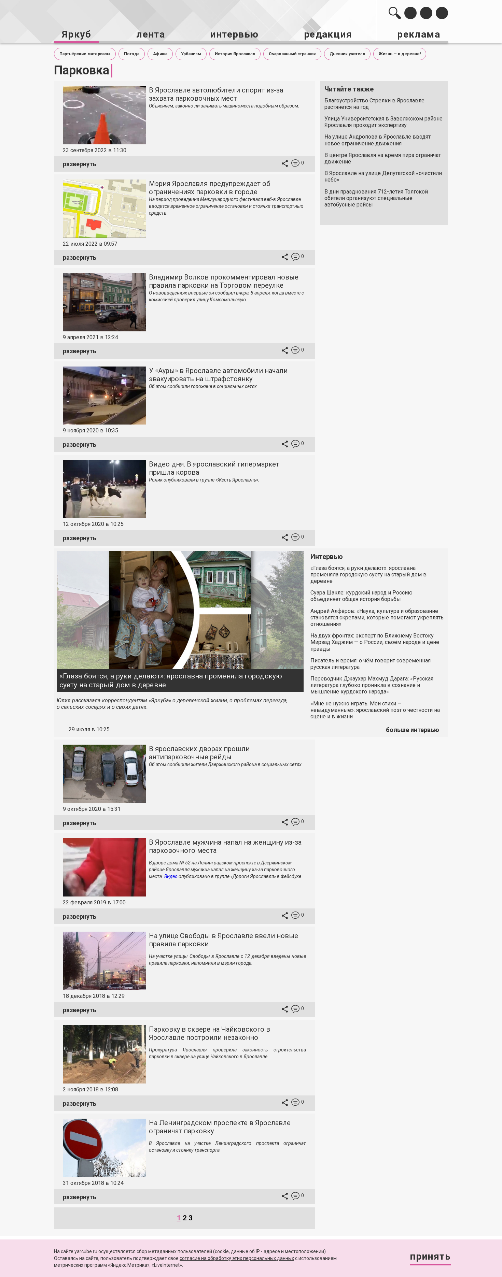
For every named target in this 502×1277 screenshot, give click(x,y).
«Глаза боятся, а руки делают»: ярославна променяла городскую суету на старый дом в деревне (170, 680)
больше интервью (412, 729)
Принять (430, 1256)
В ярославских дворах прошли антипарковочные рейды (199, 753)
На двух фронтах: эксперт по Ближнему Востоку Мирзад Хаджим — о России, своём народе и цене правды (374, 642)
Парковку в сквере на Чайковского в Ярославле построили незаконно (209, 1033)
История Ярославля (235, 54)
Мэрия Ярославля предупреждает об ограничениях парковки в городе (209, 188)
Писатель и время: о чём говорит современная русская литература (370, 663)
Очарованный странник (292, 54)
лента (150, 34)
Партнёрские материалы (84, 54)
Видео (171, 876)
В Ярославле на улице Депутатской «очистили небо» (383, 176)
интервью (234, 34)
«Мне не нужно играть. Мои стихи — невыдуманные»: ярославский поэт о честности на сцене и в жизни (375, 710)
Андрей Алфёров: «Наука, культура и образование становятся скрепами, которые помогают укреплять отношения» (377, 617)
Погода (131, 54)
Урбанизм (191, 54)
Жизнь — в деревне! (400, 54)
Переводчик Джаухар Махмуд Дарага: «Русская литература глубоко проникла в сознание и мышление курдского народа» (371, 685)
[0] (295, 164)
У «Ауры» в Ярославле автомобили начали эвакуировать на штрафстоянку (218, 375)
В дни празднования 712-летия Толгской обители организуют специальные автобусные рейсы (376, 198)
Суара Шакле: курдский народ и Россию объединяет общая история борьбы (361, 595)
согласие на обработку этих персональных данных (237, 1258)
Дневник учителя (347, 54)
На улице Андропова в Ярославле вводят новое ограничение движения (377, 139)
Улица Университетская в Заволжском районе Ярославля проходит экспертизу (383, 121)
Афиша (160, 54)
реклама (418, 34)
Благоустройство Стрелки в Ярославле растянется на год (374, 103)
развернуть (79, 164)
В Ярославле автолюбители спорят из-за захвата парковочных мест (216, 94)
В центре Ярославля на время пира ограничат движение (382, 158)
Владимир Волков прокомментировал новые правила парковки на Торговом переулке (223, 281)
